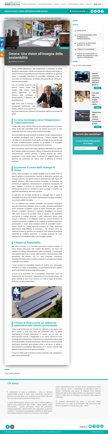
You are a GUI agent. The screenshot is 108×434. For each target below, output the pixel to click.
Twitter (98, 11)
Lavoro (63, 4)
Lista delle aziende (45, 4)
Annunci (56, 4)
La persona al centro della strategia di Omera (86, 44)
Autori (38, 432)
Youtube (92, 11)
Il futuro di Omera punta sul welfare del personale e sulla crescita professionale (87, 55)
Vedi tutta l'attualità (78, 11)
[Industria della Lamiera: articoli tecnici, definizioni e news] (12, 3)
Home (6, 18)
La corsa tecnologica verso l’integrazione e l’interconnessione (87, 37)
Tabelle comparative (28, 4)
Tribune (97, 88)
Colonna (89, 4)
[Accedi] (7, 427)
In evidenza (12, 18)
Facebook (102, 11)
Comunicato (20, 18)
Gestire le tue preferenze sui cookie (51, 432)
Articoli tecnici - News (76, 4)
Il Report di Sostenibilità (85, 49)
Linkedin (95, 11)
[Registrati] (12, 427)
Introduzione (81, 31)
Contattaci (33, 432)
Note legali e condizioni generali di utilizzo (16, 432)
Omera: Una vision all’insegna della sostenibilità (47, 18)
